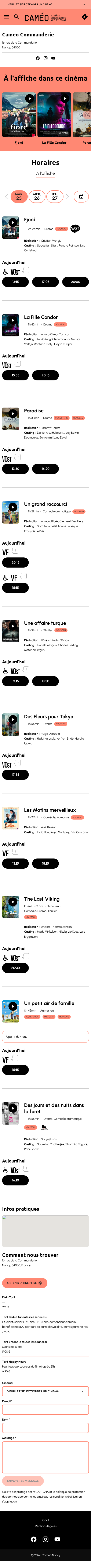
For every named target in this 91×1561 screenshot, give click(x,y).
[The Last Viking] (10, 907)
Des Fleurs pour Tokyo (48, 716)
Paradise (34, 411)
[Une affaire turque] (10, 631)
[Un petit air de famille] (10, 1011)
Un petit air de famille (49, 1003)
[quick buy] (85, 17)
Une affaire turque (45, 623)
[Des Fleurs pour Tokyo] (10, 724)
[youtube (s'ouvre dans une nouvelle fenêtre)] (53, 58)
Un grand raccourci (45, 504)
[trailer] (29, 98)
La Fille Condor (41, 317)
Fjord (30, 219)
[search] (16, 16)
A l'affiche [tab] (45, 173)
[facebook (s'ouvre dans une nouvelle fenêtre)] (38, 58)
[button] (4, 115)
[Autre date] (81, 197)
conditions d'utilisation (67, 1496)
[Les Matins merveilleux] (10, 818)
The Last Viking (42, 899)
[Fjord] (10, 227)
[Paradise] (10, 419)
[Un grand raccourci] (10, 512)
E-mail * (7, 1401)
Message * (9, 1438)
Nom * (6, 1419)
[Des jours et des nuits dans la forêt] (10, 1113)
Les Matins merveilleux (50, 810)
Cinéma (7, 1383)
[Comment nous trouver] (45, 1231)
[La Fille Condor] (10, 325)
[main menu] (6, 17)
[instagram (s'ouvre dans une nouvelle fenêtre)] (45, 58)
